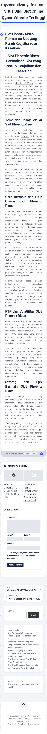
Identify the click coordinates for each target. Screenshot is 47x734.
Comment (12, 517)
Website (10, 544)
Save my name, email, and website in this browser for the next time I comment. (23, 556)
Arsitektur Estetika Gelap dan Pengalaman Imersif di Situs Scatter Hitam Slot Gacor (23, 645)
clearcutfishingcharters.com (17, 221)
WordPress (22, 724)
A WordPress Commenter (19, 684)
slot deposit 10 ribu (24, 83)
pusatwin (25, 136)
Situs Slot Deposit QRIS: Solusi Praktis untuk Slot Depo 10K (11, 490)
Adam (20, 454)
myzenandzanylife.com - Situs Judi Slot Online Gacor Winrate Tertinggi (23, 11)
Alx (37, 724)
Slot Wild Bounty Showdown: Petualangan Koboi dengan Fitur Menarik (22, 636)
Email (27, 535)
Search (11, 611)
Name (10, 535)
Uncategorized (31, 454)
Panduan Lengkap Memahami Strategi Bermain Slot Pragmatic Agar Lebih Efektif (22, 653)
